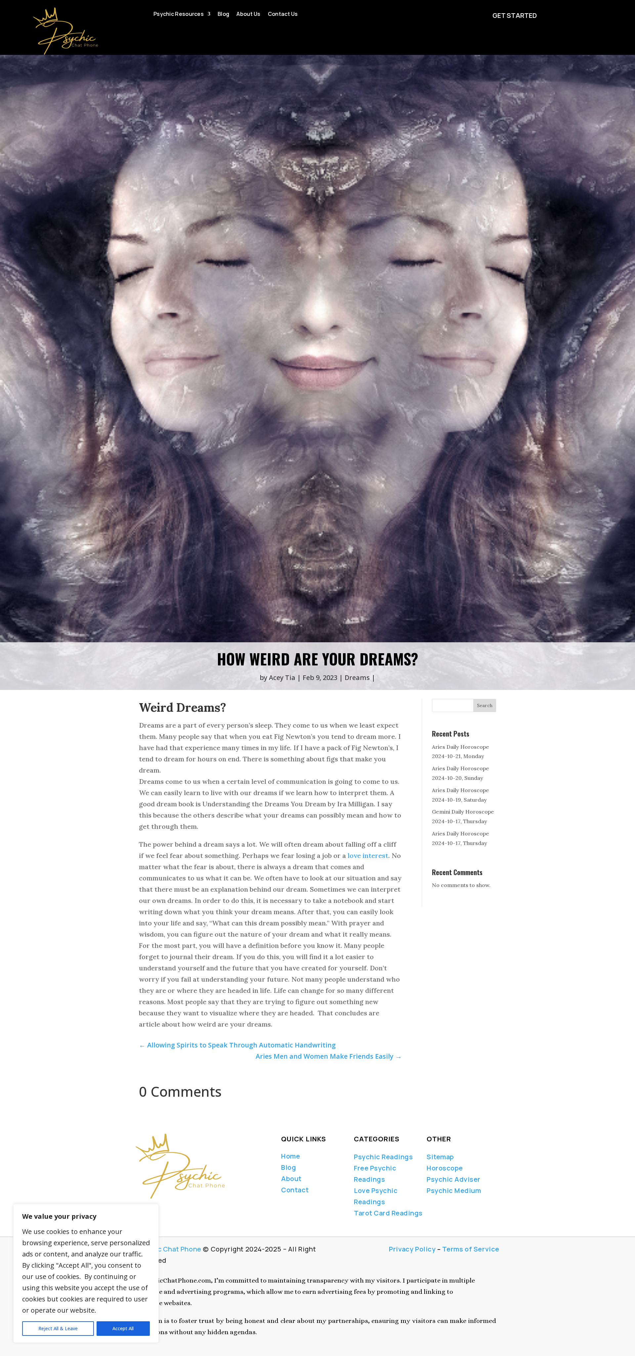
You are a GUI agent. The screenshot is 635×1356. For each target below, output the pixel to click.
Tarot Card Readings (388, 1212)
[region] (86, 1273)
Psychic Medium (454, 1190)
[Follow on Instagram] (171, 1208)
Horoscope (445, 1168)
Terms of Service (470, 1249)
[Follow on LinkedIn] (160, 1208)
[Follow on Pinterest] (186, 1208)
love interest (368, 855)
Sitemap (440, 1156)
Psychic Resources (178, 15)
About (291, 1178)
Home (290, 1156)
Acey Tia (282, 677)
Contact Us (283, 15)
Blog (223, 15)
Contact (295, 1189)
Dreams (357, 677)
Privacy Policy (412, 1249)
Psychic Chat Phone (168, 1249)
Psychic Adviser (454, 1179)
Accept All (123, 1328)
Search (484, 705)
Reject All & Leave (58, 1328)
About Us (248, 15)
